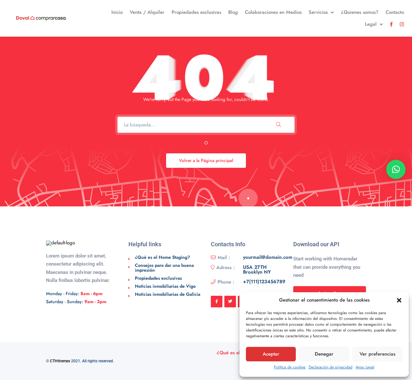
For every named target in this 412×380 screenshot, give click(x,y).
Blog (233, 12)
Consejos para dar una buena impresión (164, 267)
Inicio (117, 12)
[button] (399, 300)
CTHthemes (60, 361)
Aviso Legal (365, 367)
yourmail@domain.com (267, 257)
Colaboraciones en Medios (273, 12)
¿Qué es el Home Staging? (162, 257)
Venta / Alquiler (147, 12)
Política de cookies (289, 367)
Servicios (318, 12)
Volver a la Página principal (206, 160)
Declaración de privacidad (330, 367)
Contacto (395, 12)
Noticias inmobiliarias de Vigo (165, 286)
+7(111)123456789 (264, 282)
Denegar (324, 353)
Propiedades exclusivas (196, 12)
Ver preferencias (377, 353)
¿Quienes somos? (360, 12)
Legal (371, 24)
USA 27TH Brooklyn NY (257, 270)
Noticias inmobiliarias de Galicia (167, 294)
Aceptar (271, 353)
